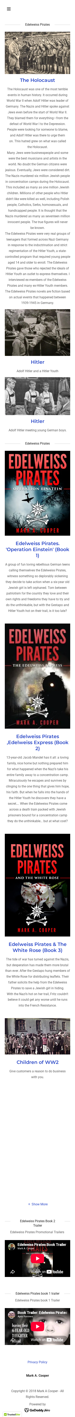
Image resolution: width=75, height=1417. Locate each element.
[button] (12, 9)
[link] (37, 1410)
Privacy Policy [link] (37, 1362)
